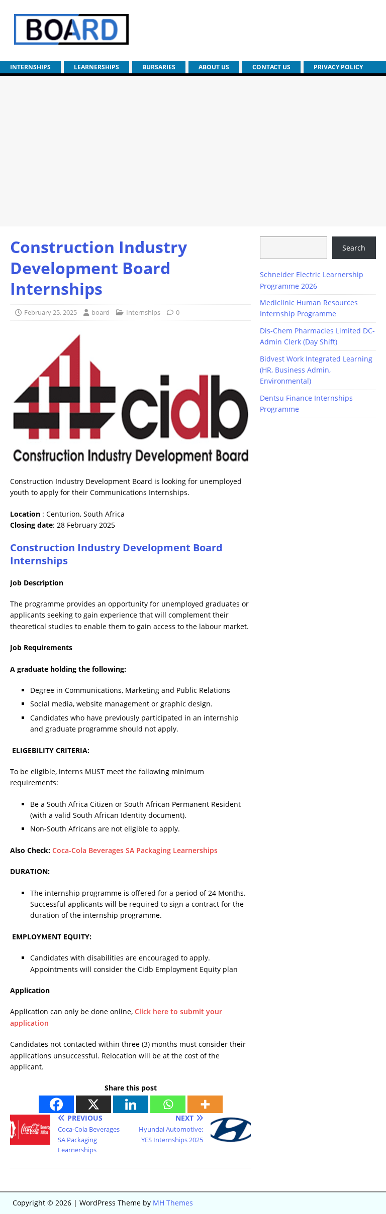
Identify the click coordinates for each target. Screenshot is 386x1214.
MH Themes (173, 1202)
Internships (30, 67)
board (100, 312)
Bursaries (158, 67)
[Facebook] (56, 1104)
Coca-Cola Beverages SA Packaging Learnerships (135, 850)
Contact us (271, 67)
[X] (93, 1104)
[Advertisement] (193, 151)
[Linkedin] (130, 1104)
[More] (205, 1104)
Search (353, 248)
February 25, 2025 (50, 312)
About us (214, 67)
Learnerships (96, 67)
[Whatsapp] (167, 1104)
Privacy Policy (338, 67)
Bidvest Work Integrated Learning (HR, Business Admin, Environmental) (316, 370)
